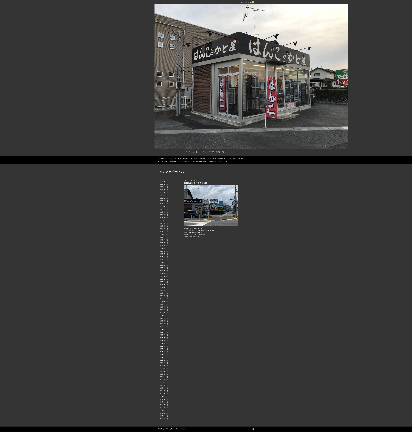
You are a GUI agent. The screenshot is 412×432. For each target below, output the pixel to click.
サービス (186, 159)
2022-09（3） (164, 304)
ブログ (221, 161)
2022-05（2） (164, 315)
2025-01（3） (164, 231)
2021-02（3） (164, 354)
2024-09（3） (164, 243)
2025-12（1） (164, 204)
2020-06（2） (164, 377)
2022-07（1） (164, 310)
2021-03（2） (164, 352)
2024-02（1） (164, 259)
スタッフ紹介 (212, 159)
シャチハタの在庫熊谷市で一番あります (203, 161)
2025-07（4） (164, 215)
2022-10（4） (164, 301)
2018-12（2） (164, 419)
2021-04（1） (164, 349)
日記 (226, 161)
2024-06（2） (164, 251)
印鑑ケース (241, 159)
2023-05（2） (164, 285)
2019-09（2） (164, 396)
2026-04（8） (164, 192)
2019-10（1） (164, 394)
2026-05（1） (164, 190)
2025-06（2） (164, 218)
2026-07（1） (164, 184)
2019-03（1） (164, 410)
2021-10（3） (164, 335)
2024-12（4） (164, 234)
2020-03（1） (164, 382)
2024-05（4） (164, 254)
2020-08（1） (164, 371)
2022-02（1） (164, 324)
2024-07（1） (164, 248)
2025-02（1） (164, 229)
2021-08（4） (164, 340)
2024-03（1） (164, 257)
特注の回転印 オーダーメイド (179, 161)
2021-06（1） (164, 346)
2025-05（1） (164, 220)
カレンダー (194, 159)
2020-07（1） (164, 374)
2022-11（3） (164, 299)
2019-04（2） (164, 407)
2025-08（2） (164, 212)
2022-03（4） (164, 321)
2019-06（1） (164, 402)
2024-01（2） (164, 262)
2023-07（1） (164, 279)
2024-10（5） (164, 240)
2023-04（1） (164, 287)
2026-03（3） (164, 195)
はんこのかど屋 (168, 429)
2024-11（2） (164, 237)
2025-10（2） (164, 206)
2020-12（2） (164, 360)
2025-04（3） (164, 223)
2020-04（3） (164, 380)
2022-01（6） (164, 326)
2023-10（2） (164, 271)
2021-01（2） (164, 357)
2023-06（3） (164, 282)
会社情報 (202, 159)
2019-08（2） (164, 399)
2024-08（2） (164, 245)
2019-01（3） (164, 416)
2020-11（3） (164, 363)
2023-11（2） (164, 268)
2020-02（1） (164, 385)
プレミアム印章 (162, 161)
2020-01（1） (164, 388)
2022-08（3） (164, 307)
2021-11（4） (164, 332)
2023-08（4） (164, 276)
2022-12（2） (164, 296)
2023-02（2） (164, 290)
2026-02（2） (164, 198)
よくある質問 (231, 159)
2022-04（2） (164, 318)
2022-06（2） (164, 312)
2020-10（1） (164, 366)
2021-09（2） (164, 338)
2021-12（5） (164, 329)
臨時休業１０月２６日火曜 (195, 183)
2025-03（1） (164, 226)
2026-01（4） (164, 201)
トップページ (162, 159)
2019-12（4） (164, 391)
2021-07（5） (164, 343)
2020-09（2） (164, 368)
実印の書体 (221, 159)
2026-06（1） (164, 187)
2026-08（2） (164, 181)
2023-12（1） (164, 265)
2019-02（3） (164, 413)
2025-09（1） (164, 209)
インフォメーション (174, 159)
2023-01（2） (164, 293)
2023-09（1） (164, 273)
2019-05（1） (164, 405)
